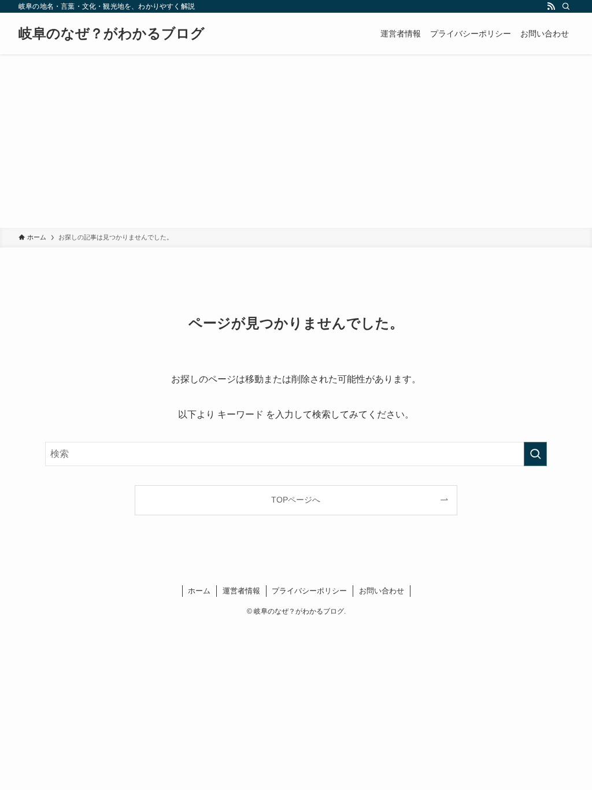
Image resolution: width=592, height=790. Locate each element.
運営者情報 (241, 590)
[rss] (550, 6)
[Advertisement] (296, 141)
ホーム (199, 590)
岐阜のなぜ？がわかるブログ (111, 33)
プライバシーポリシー (309, 590)
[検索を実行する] (535, 454)
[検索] (566, 6)
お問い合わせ (381, 590)
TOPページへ (295, 499)
